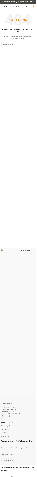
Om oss (3, 432)
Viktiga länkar (7, 422)
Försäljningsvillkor (6, 426)
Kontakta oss (5, 436)
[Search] (10, 7)
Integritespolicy (29, 448)
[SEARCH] (32, 44)
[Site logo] (20, 6)
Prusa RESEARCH (24, 250)
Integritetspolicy (6, 429)
